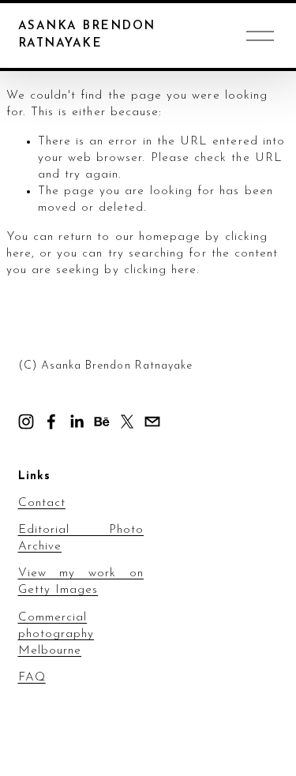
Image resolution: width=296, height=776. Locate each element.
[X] (127, 421)
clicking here (160, 270)
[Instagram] (26, 421)
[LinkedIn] (76, 421)
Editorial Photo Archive (81, 538)
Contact (42, 503)
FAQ (32, 678)
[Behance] (102, 421)
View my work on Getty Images (81, 582)
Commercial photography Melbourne (56, 634)
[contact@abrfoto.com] (152, 421)
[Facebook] (51, 421)
